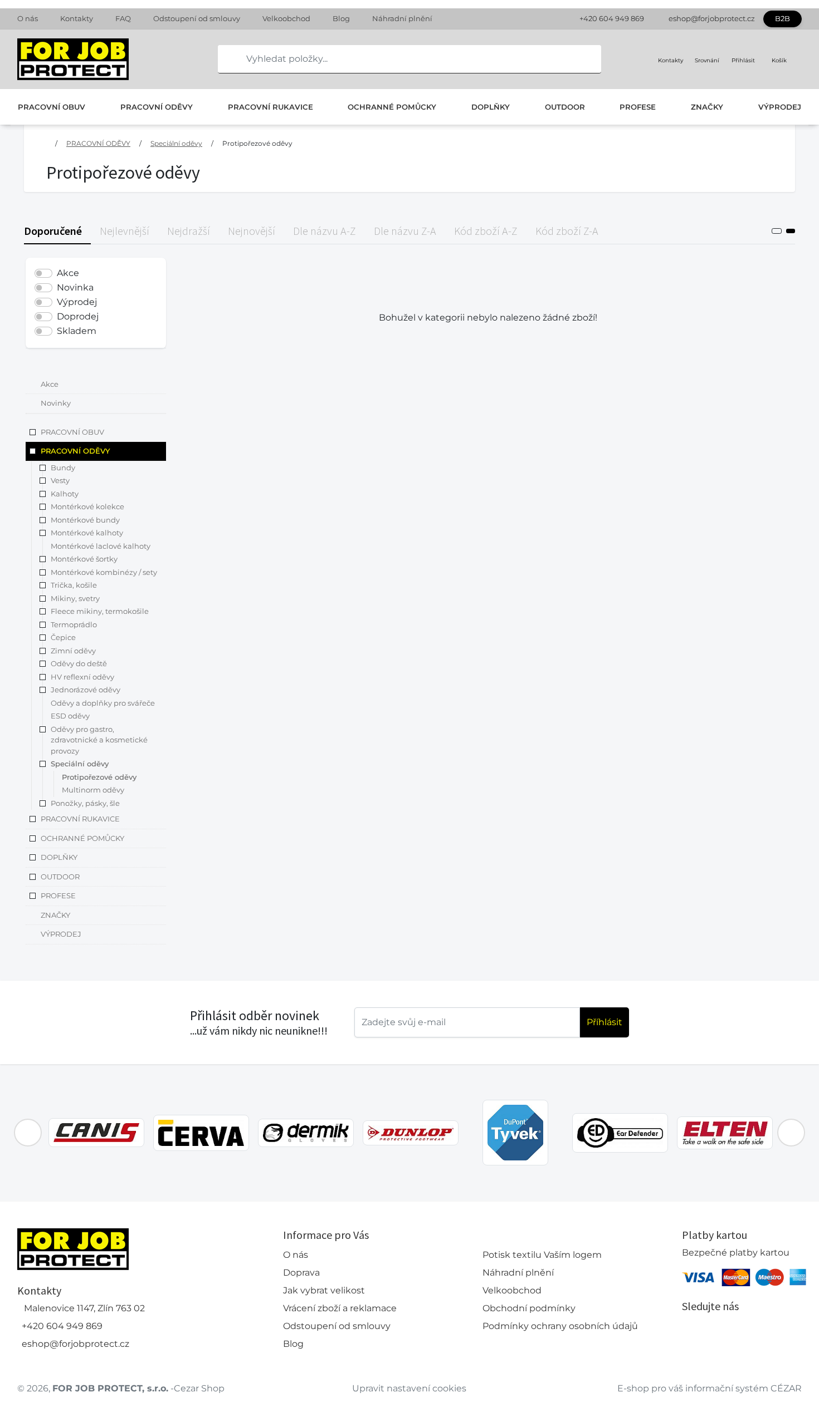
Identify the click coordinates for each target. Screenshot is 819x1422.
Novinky (56, 403)
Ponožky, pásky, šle (85, 803)
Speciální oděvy (176, 143)
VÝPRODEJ (779, 106)
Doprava (301, 1272)
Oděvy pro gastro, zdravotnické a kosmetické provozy (99, 740)
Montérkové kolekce (87, 507)
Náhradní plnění (402, 18)
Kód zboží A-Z (486, 231)
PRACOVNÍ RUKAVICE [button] (80, 819)
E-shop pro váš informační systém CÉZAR (709, 1388)
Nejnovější (251, 231)
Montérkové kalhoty (87, 533)
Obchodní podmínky (529, 1308)
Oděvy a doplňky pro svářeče (103, 702)
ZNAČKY (707, 106)
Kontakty (76, 18)
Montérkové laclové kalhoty (100, 546)
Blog (341, 18)
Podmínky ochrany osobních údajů (560, 1326)
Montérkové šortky (84, 559)
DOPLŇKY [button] (59, 857)
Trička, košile (74, 585)
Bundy (63, 467)
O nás (27, 18)
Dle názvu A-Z (324, 231)
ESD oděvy (70, 716)
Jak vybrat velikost (324, 1290)
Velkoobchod (286, 18)
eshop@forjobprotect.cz (712, 18)
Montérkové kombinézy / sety (104, 572)
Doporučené (53, 231)
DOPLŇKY (490, 106)
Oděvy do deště (79, 664)
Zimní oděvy (73, 650)
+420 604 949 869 (611, 18)
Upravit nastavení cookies (409, 1388)
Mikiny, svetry (75, 598)
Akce (68, 273)
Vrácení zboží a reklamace (340, 1308)
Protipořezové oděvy (257, 143)
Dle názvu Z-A (405, 231)
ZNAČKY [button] (55, 915)
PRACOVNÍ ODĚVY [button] (75, 451)
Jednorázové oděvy (85, 690)
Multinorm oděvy (93, 790)
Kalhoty (65, 493)
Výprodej (77, 302)
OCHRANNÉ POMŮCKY (392, 106)
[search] (227, 59)
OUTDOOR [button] (60, 876)
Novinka (75, 287)
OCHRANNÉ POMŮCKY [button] (82, 838)
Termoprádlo (74, 624)
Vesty (60, 480)
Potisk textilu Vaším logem (542, 1254)
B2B (782, 18)
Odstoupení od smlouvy (196, 18)
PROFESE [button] (58, 896)
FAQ (123, 18)
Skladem (76, 331)
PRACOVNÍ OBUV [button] (72, 431)
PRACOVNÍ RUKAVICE (270, 106)
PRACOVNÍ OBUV (51, 106)
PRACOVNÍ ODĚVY (156, 106)
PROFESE (638, 106)
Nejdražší (188, 231)
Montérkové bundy (85, 519)
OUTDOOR (565, 106)
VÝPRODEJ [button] (61, 934)
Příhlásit (604, 1022)
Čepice (63, 637)
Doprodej (78, 316)
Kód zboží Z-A (566, 231)
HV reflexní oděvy (82, 676)
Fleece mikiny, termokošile (100, 611)
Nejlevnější (124, 231)
